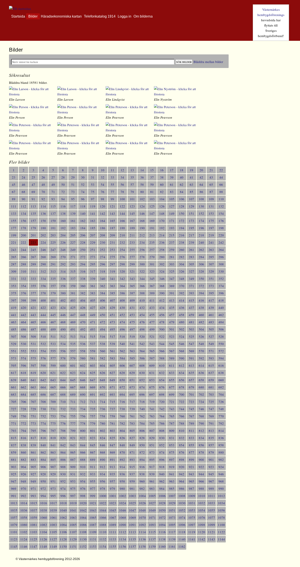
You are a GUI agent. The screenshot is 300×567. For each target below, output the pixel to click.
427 (92, 307)
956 (102, 481)
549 (211, 344)
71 (53, 192)
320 (122, 271)
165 (112, 220)
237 (171, 242)
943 (191, 474)
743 (171, 409)
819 (53, 438)
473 (112, 322)
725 (211, 401)
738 (122, 409)
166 (122, 220)
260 (181, 249)
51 (73, 184)
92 (43, 199)
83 (171, 192)
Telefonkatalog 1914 (100, 16)
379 (53, 293)
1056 (221, 510)
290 (43, 264)
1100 (221, 524)
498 (142, 329)
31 (92, 177)
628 (122, 372)
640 (23, 380)
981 (132, 488)
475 (132, 322)
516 (102, 336)
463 (13, 322)
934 (102, 474)
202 (43, 235)
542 (142, 344)
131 (211, 206)
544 (161, 344)
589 (171, 358)
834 (201, 438)
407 (112, 300)
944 (201, 474)
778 (82, 423)
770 (221, 416)
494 (102, 329)
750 (23, 416)
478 (161, 322)
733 (73, 409)
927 (33, 474)
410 (142, 300)
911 (92, 467)
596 (23, 365)
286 (221, 257)
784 (142, 423)
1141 (191, 539)
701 (191, 394)
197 (211, 228)
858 (221, 445)
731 (53, 409)
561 (112, 351)
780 (102, 423)
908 (63, 467)
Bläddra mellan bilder (208, 61)
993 (33, 496)
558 (82, 351)
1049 (152, 510)
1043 (92, 510)
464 (23, 322)
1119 (191, 532)
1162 (181, 546)
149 (171, 213)
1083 (53, 524)
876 (181, 452)
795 (33, 430)
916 (142, 467)
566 (161, 351)
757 (92, 416)
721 (171, 401)
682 (221, 387)
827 (132, 438)
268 (43, 257)
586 (142, 358)
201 (33, 235)
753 (53, 416)
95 (73, 199)
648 (102, 380)
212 (142, 235)
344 (142, 278)
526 (201, 336)
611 (171, 365)
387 (132, 293)
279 (152, 257)
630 (142, 372)
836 (221, 438)
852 (161, 445)
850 (142, 445)
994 (43, 496)
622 (63, 372)
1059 (33, 517)
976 (82, 488)
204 (63, 235)
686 (43, 394)
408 (122, 300)
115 (53, 206)
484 (221, 322)
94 (63, 199)
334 (43, 278)
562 (122, 351)
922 (201, 467)
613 (191, 365)
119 (92, 206)
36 (142, 177)
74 (83, 192)
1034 (221, 503)
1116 (162, 532)
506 (221, 329)
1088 (102, 524)
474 (122, 322)
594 (221, 358)
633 (171, 372)
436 (181, 307)
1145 (13, 546)
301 (152, 264)
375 (13, 293)
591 (191, 358)
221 (13, 242)
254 (122, 249)
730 (43, 409)
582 (102, 358)
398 (23, 300)
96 (83, 199)
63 (191, 184)
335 (53, 278)
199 (13, 235)
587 (152, 358)
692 (102, 394)
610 (161, 365)
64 (201, 184)
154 (221, 213)
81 (152, 192)
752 (43, 416)
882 (23, 459)
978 (102, 488)
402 (63, 300)
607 (132, 365)
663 (33, 387)
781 (112, 423)
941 (171, 474)
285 (211, 257)
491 (73, 329)
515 (92, 336)
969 (13, 488)
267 (33, 257)
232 (122, 242)
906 (43, 467)
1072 (162, 517)
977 (92, 488)
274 (102, 257)
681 (211, 387)
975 (73, 488)
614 (201, 365)
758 (102, 416)
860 (23, 452)
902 (221, 459)
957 (112, 481)
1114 (142, 532)
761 (132, 416)
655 (171, 380)
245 (33, 249)
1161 (171, 546)
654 (161, 380)
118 (82, 206)
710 (63, 401)
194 (181, 228)
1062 (63, 517)
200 (23, 235)
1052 (181, 510)
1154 (102, 546)
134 (23, 213)
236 (161, 242)
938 (142, 474)
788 (181, 423)
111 (13, 206)
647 (92, 380)
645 (73, 380)
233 (132, 242)
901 (211, 459)
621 (53, 372)
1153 (92, 546)
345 (152, 278)
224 (43, 242)
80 (142, 192)
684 (23, 394)
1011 (211, 496)
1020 (83, 503)
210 (122, 235)
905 (33, 467)
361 (92, 286)
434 (161, 307)
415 (191, 300)
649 (112, 380)
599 (53, 365)
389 (152, 293)
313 (53, 271)
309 (13, 271)
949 (33, 481)
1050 (162, 510)
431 (132, 307)
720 (161, 401)
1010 (201, 496)
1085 (73, 524)
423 (53, 307)
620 (43, 372)
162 (82, 220)
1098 (201, 524)
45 (13, 184)
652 (142, 380)
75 (92, 192)
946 (221, 474)
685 (33, 394)
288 (23, 264)
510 (43, 336)
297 (112, 264)
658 (201, 380)
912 (102, 467)
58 (142, 184)
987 (191, 488)
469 (73, 322)
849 (132, 445)
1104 (43, 532)
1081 (33, 524)
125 (152, 206)
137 (53, 213)
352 (221, 278)
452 (122, 315)
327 (191, 271)
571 (211, 351)
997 (73, 496)
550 (221, 344)
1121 (211, 532)
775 (53, 423)
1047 (132, 510)
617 (13, 372)
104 (161, 199)
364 (122, 286)
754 (63, 416)
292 (63, 264)
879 (211, 452)
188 (122, 228)
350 (201, 278)
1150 (63, 546)
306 (201, 264)
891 (112, 459)
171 (171, 220)
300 (142, 264)
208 (102, 235)
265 (13, 257)
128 (181, 206)
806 (142, 430)
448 (82, 315)
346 (161, 278)
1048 (142, 510)
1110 (102, 532)
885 (53, 459)
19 (191, 170)
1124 (23, 539)
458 (181, 315)
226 (63, 242)
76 (102, 192)
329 (211, 271)
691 (92, 394)
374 (221, 286)
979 (112, 488)
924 (221, 467)
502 (181, 329)
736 (102, 409)
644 (63, 380)
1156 (122, 546)
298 (122, 264)
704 (221, 394)
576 (43, 358)
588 (161, 358)
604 (102, 365)
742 (161, 409)
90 (23, 199)
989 (211, 488)
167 (132, 220)
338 (82, 278)
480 (181, 322)
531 (33, 344)
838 (23, 445)
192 (161, 228)
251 (92, 249)
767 (191, 416)
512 (63, 336)
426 (82, 307)
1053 (191, 510)
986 (181, 488)
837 (13, 445)
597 (33, 365)
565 (152, 351)
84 (181, 192)
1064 (83, 517)
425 (73, 307)
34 (122, 177)
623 (73, 372)
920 (181, 467)
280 (161, 257)
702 (201, 394)
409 (132, 300)
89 (13, 199)
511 (53, 336)
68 (23, 192)
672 (122, 387)
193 (171, 228)
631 (152, 372)
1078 (221, 517)
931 (73, 474)
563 (132, 351)
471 (92, 322)
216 (181, 235)
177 (13, 228)
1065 (92, 517)
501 (171, 329)
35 (132, 177)
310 (23, 271)
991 (13, 496)
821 (73, 438)
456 (161, 315)
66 (221, 184)
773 (33, 423)
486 (23, 329)
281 (171, 257)
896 (161, 459)
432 (142, 307)
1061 (53, 517)
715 (112, 401)
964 (181, 481)
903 (13, 467)
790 (201, 423)
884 (43, 459)
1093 (152, 524)
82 (162, 192)
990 (221, 488)
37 (152, 177)
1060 (43, 517)
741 (152, 409)
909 (73, 467)
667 (73, 387)
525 (191, 336)
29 (73, 177)
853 (171, 445)
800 (82, 430)
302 (161, 264)
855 (191, 445)
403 (73, 300)
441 (13, 315)
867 (92, 452)
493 (92, 329)
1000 (102, 496)
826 (122, 438)
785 (152, 423)
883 (33, 459)
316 (82, 271)
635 (191, 372)
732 (63, 409)
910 (82, 467)
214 (161, 235)
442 (23, 315)
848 (122, 445)
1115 (152, 532)
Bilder (33, 16)
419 (13, 307)
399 (33, 300)
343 (132, 278)
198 (221, 228)
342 (122, 278)
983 (152, 488)
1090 (122, 524)
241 (211, 242)
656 (181, 380)
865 (73, 452)
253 (112, 249)
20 (201, 170)
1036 (23, 510)
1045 (112, 510)
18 (181, 170)
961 (152, 481)
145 (132, 213)
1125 (33, 539)
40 (181, 177)
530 (23, 344)
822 (82, 438)
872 (142, 452)
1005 (152, 496)
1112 (122, 532)
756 (82, 416)
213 (152, 235)
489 (53, 329)
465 (33, 322)
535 (73, 344)
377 (33, 293)
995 (53, 496)
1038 (43, 510)
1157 (132, 546)
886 (63, 459)
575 (33, 358)
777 (73, 423)
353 (13, 286)
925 (13, 474)
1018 (63, 503)
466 (43, 322)
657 (191, 380)
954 (82, 481)
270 (63, 257)
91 (33, 199)
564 (142, 351)
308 (221, 264)
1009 (191, 496)
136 (43, 213)
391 (171, 293)
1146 (23, 546)
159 (53, 220)
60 (162, 184)
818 (43, 438)
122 (122, 206)
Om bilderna (143, 16)
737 (112, 409)
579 (73, 358)
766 (181, 416)
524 (181, 336)
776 (63, 423)
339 (92, 278)
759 (112, 416)
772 (23, 423)
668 (82, 387)
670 (102, 387)
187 (112, 228)
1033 (211, 503)
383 (92, 293)
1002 (122, 496)
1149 (53, 546)
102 (142, 199)
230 (102, 242)
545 (171, 344)
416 (201, 300)
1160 (162, 546)
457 (171, 315)
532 (43, 344)
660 (221, 380)
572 (221, 351)
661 (13, 387)
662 (23, 387)
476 (142, 322)
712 (82, 401)
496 (122, 329)
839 (33, 445)
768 (201, 416)
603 (92, 365)
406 (102, 300)
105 (171, 199)
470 (82, 322)
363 (112, 286)
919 (171, 467)
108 (201, 199)
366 (142, 286)
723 (191, 401)
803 (112, 430)
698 (161, 394)
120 (102, 206)
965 (191, 481)
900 (201, 459)
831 (171, 438)
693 (112, 394)
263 (211, 249)
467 (53, 322)
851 (152, 445)
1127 (53, 539)
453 (132, 315)
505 (211, 329)
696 (142, 394)
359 (73, 286)
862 (43, 452)
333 (33, 278)
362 (102, 286)
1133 (112, 539)
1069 (132, 517)
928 (43, 474)
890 (102, 459)
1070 (142, 517)
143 (112, 213)
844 (82, 445)
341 (112, 278)
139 (73, 213)
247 (53, 249)
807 (152, 430)
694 (122, 394)
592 (201, 358)
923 (211, 467)
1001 (112, 496)
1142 (201, 539)
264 (221, 249)
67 (13, 192)
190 (142, 228)
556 (63, 351)
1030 (181, 503)
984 (161, 488)
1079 (13, 524)
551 (13, 351)
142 (102, 213)
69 (33, 192)
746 (201, 409)
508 (23, 336)
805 (132, 430)
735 (92, 409)
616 (221, 365)
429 (112, 307)
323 (152, 271)
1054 (201, 510)
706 (23, 401)
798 (63, 430)
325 (171, 271)
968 (221, 481)
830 (161, 438)
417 (211, 300)
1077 (211, 517)
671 (112, 387)
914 (122, 467)
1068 (122, 517)
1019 (73, 503)
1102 (23, 532)
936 (122, 474)
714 (102, 401)
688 (63, 394)
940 (161, 474)
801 (92, 430)
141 (92, 213)
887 (73, 459)
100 (122, 199)
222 (23, 242)
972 (43, 488)
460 (201, 315)
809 (171, 430)
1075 (191, 517)
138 (63, 213)
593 (211, 358)
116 (63, 206)
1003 (132, 496)
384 (102, 293)
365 (132, 286)
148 (161, 213)
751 (33, 416)
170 (161, 220)
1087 (92, 524)
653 (152, 380)
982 (142, 488)
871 (132, 452)
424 (63, 307)
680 (201, 387)
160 (63, 220)
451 (112, 315)
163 (92, 220)
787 (171, 423)
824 (102, 438)
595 (13, 365)
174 (201, 220)
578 (63, 358)
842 (63, 445)
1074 (181, 517)
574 (23, 358)
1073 (171, 517)
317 (92, 271)
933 (92, 474)
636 (201, 372)
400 (43, 300)
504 (201, 329)
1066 (102, 517)
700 (181, 394)
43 (211, 177)
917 (152, 467)
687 (53, 394)
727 (13, 409)
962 (161, 481)
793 (13, 430)
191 (152, 228)
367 (152, 286)
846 (102, 445)
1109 (92, 532)
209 (112, 235)
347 (171, 278)
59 (152, 184)
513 (73, 336)
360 (82, 286)
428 (102, 307)
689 (73, 394)
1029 (171, 503)
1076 (201, 517)
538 (102, 344)
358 (63, 286)
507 (13, 336)
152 (201, 213)
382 (82, 293)
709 (53, 401)
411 (152, 300)
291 (53, 264)
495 (112, 329)
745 (191, 409)
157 (33, 220)
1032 (201, 503)
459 (191, 315)
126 (161, 206)
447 (73, 315)
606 (122, 365)
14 (142, 170)
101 (132, 199)
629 (132, 372)
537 (92, 344)
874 (161, 452)
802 (102, 430)
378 (43, 293)
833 (191, 438)
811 (191, 430)
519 (132, 336)
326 (181, 271)
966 (201, 481)
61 (171, 184)
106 (181, 199)
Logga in (124, 16)
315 (73, 271)
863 (53, 452)
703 (211, 394)
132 (221, 206)
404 (82, 300)
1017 (53, 503)
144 (122, 213)
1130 (83, 539)
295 (92, 264)
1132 (102, 539)
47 (33, 184)
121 (112, 206)
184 (82, 228)
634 (181, 372)
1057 (13, 517)
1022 (102, 503)
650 (122, 380)
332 (23, 278)
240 (201, 242)
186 (102, 228)
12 (122, 170)
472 (102, 322)
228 (82, 242)
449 (92, 315)
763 (152, 416)
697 (152, 394)
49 (53, 184)
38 (162, 177)
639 (13, 380)
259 (171, 249)
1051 (171, 510)
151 (191, 213)
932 (82, 474)
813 (211, 430)
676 (161, 387)
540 (122, 344)
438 (201, 307)
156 (23, 220)
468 (63, 322)
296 (102, 264)
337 (73, 278)
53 (92, 184)
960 (142, 481)
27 (53, 177)
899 (191, 459)
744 (181, 409)
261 (191, 249)
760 (122, 416)
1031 (191, 503)
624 (82, 372)
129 (191, 206)
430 (122, 307)
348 (181, 278)
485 (13, 329)
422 (43, 307)
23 (13, 177)
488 (43, 329)
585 (132, 358)
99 (112, 199)
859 (13, 452)
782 (122, 423)
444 (43, 315)
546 (181, 344)
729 (33, 409)
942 (181, 474)
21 (211, 170)
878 (201, 452)
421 (33, 307)
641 (33, 380)
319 (112, 271)
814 (221, 430)
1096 (181, 524)
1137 (152, 539)
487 (33, 329)
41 (191, 177)
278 (142, 257)
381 (73, 293)
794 (23, 430)
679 (191, 387)
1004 (142, 496)
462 (221, 315)
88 (221, 192)
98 (102, 199)
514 (82, 336)
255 (132, 249)
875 (171, 452)
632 (161, 372)
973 (53, 488)
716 (122, 401)
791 (211, 423)
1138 (162, 539)
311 (33, 271)
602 (82, 365)
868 (102, 452)
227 (73, 242)
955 (92, 481)
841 (53, 445)
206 (82, 235)
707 (33, 401)
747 (211, 409)
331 (13, 278)
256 (142, 249)
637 (211, 372)
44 (221, 177)
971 (33, 488)
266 (23, 257)
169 (152, 220)
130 (201, 206)
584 (122, 358)
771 (13, 423)
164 (102, 220)
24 (23, 177)
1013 (13, 503)
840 (43, 445)
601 (73, 365)
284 (201, 257)
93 (53, 199)
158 (43, 220)
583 (112, 358)
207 (92, 235)
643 (53, 380)
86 (201, 192)
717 (132, 401)
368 (161, 286)
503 (191, 329)
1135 (132, 539)
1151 (73, 546)
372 (201, 286)
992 (23, 496)
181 (53, 228)
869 (112, 452)
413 (171, 300)
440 (221, 307)
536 (82, 344)
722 (181, 401)
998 (82, 496)
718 (142, 401)
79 (132, 192)
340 (102, 278)
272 (82, 257)
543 (152, 344)
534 (63, 344)
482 (201, 322)
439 (211, 307)
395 (211, 293)
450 (102, 315)
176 (221, 220)
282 (181, 257)
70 (43, 192)
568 (181, 351)
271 (73, 257)
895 (152, 459)
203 (53, 235)
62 (181, 184)
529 (13, 344)
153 (211, 213)
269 (53, 257)
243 (13, 249)
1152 (83, 546)
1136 (142, 539)
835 (211, 438)
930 (63, 474)
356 (43, 286)
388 (142, 293)
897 (171, 459)
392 (181, 293)
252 (102, 249)
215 (171, 235)
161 (73, 220)
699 (171, 394)
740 (142, 409)
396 (221, 293)
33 (112, 177)
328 (201, 271)
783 (132, 423)
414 (181, 300)
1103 (33, 532)
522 (161, 336)
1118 (181, 532)
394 (201, 293)
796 (43, 430)
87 (211, 192)
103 (152, 199)
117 (73, 206)
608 (142, 365)
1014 (23, 503)
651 (132, 380)
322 (142, 271)
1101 (13, 532)
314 (63, 271)
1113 (132, 532)
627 (112, 372)
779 (92, 423)
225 (53, 242)
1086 (83, 524)
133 (13, 213)
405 (92, 300)
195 (191, 228)
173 (191, 220)
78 (122, 192)
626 (102, 372)
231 (112, 242)
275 (112, 257)
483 (211, 322)
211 (132, 235)
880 (221, 452)
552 (23, 351)
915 (132, 467)
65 (211, 184)
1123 (13, 539)
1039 (53, 510)
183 (73, 228)
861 (33, 452)
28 (63, 177)
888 (82, 459)
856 (201, 445)
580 (82, 358)
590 (181, 358)
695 (132, 394)
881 (13, 459)
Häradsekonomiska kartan (61, 16)
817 (33, 438)
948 (23, 481)
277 (132, 257)
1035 (13, 510)
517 (112, 336)
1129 (73, 539)
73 (73, 192)
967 (211, 481)
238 (181, 242)
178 (23, 228)
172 (181, 220)
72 (63, 192)
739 (132, 409)
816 (23, 438)
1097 (191, 524)
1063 (73, 517)
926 (23, 474)
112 (23, 206)
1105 (53, 532)
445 (53, 315)
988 (201, 488)
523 (171, 336)
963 (171, 481)
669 (92, 387)
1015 (33, 503)
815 (13, 438)
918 (161, 467)
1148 (43, 546)
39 (171, 177)
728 (23, 409)
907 (53, 467)
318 (102, 271)
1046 (122, 510)
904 (23, 467)
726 (221, 401)
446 (63, 315)
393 (191, 293)
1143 (211, 539)
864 (63, 452)
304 (181, 264)
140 (82, 213)
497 (132, 329)
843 (73, 445)
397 (13, 300)
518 (122, 336)
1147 (33, 546)
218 (201, 235)
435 (171, 307)
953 (73, 481)
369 (171, 286)
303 (171, 264)
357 (53, 286)
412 (161, 300)
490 (63, 329)
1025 (132, 503)
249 (73, 249)
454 (142, 315)
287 (13, 264)
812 (201, 430)
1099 (211, 524)
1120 (201, 532)
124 (142, 206)
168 (142, 220)
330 (221, 271)
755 (73, 416)
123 (132, 206)
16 (162, 170)
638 (221, 372)
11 (112, 170)
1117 (171, 532)
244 (23, 249)
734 (82, 409)
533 (53, 344)
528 (221, 336)
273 (92, 257)
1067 (112, 517)
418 (221, 300)
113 (33, 206)
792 (221, 423)
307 (211, 264)
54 (102, 184)
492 (82, 329)
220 (221, 235)
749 (13, 416)
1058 (23, 517)
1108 (83, 532)
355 (33, 286)
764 (161, 416)
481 (191, 322)
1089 (112, 524)
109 (211, 199)
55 (112, 184)
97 (92, 199)
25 (33, 177)
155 (13, 220)
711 (73, 401)
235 (152, 242)
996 (63, 496)
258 (161, 249)
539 (112, 344)
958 (122, 481)
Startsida (18, 16)
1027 (152, 503)
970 (23, 488)
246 (43, 249)
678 (181, 387)
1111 (112, 532)
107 (191, 199)
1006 (162, 496)
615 (211, 365)
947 (13, 481)
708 (43, 401)
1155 (112, 546)
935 (112, 474)
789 (191, 423)
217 (191, 235)
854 (181, 445)
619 (33, 372)
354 (23, 286)
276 (122, 257)
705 (13, 401)
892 (122, 459)
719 (152, 401)
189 (132, 228)
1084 (63, 524)
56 (122, 184)
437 (191, 307)
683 (13, 394)
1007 (171, 496)
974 (63, 488)
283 (191, 257)
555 (53, 351)
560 (102, 351)
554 (43, 351)
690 (82, 394)
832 (181, 438)
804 (122, 430)
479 (171, 322)
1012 (221, 496)
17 (171, 170)
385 (112, 293)
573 (13, 358)
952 (63, 481)
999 (92, 496)
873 (152, 452)
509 (33, 336)
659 (211, 380)
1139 (171, 539)
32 (102, 177)
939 (152, 474)
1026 (142, 503)
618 (23, 372)
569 (191, 351)
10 (102, 170)
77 (112, 192)
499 (152, 329)
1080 (23, 524)
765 (171, 416)
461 (211, 315)
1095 (171, 524)
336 (63, 278)
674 (142, 387)
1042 (83, 510)
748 (221, 409)
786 (161, 423)
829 (152, 438)
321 (132, 271)
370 (181, 286)
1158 (142, 546)
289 (33, 264)
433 (152, 307)
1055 (211, 510)
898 (181, 459)
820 (63, 438)
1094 (162, 524)
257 (152, 249)
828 (142, 438)
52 (83, 184)
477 (152, 322)
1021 (92, 503)
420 (23, 307)
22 (221, 170)
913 (112, 467)
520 (142, 336)
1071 (152, 517)
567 (171, 351)
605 (112, 365)
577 (53, 358)
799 (73, 430)
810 (181, 430)
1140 (181, 539)
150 (181, 213)
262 (201, 249)
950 (43, 481)
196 (201, 228)
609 (152, 365)
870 (122, 452)
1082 (43, 524)
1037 (33, 510)
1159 (152, 546)
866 (82, 452)
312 (43, 271)
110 (221, 199)
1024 (122, 503)
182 (63, 228)
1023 (112, 503)
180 (43, 228)
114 (43, 206)
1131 (92, 539)
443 (33, 315)
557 (73, 351)
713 (92, 401)
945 (211, 474)
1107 (73, 532)
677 (171, 387)
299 (132, 264)
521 (152, 336)
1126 (43, 539)
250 (82, 249)
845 (92, 445)
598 (43, 365)
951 (53, 481)
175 (211, 220)
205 (73, 235)
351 (211, 278)
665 (53, 387)
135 (33, 213)
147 (152, 213)
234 (142, 242)
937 (132, 474)
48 (43, 184)
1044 (102, 510)
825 (112, 438)
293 (73, 264)
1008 (181, 496)
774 (43, 423)
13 (132, 170)
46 (23, 184)
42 (201, 177)
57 (132, 184)
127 (171, 206)
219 (211, 235)
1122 (221, 532)
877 (191, 452)
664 (43, 387)
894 (142, 459)
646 (82, 380)
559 (92, 351)
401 (53, 300)
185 (92, 228)
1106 (63, 532)
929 (53, 474)
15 (152, 170)
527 (211, 336)
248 (63, 249)
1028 (162, 503)
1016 (43, 503)
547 (191, 344)
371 (191, 286)
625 (92, 372)
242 (221, 242)
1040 (63, 510)
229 (92, 242)
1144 (221, 539)
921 (191, 467)
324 (161, 271)
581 (92, 358)
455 (152, 315)
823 (92, 438)
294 (82, 264)
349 (191, 278)
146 (142, 213)
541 (132, 344)
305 (191, 264)
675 (152, 387)
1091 (132, 524)
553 (33, 351)
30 (83, 177)
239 (191, 242)
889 (92, 459)
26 (43, 177)
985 (171, 488)
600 (63, 365)
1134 (122, 539)
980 (122, 488)
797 (53, 430)
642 (43, 380)
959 (132, 481)
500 (161, 329)
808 (161, 430)
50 (63, 184)
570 (201, 351)
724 (201, 401)
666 (63, 387)
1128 (63, 539)
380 (63, 293)
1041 (73, 510)
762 (142, 416)
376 (23, 293)
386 (122, 293)
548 (201, 344)
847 (112, 445)
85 (191, 192)
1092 (142, 524)
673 (132, 387)
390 (161, 293)
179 (33, 228)
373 (211, 286)
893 (132, 459)
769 (211, 416)
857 (211, 445)
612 (181, 365)
